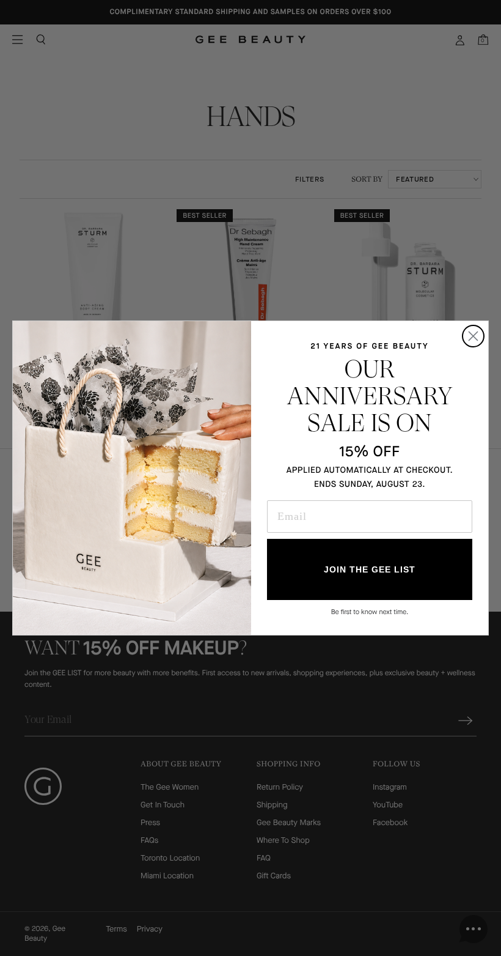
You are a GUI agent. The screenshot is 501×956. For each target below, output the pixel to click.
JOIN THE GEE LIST (369, 569)
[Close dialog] (473, 336)
